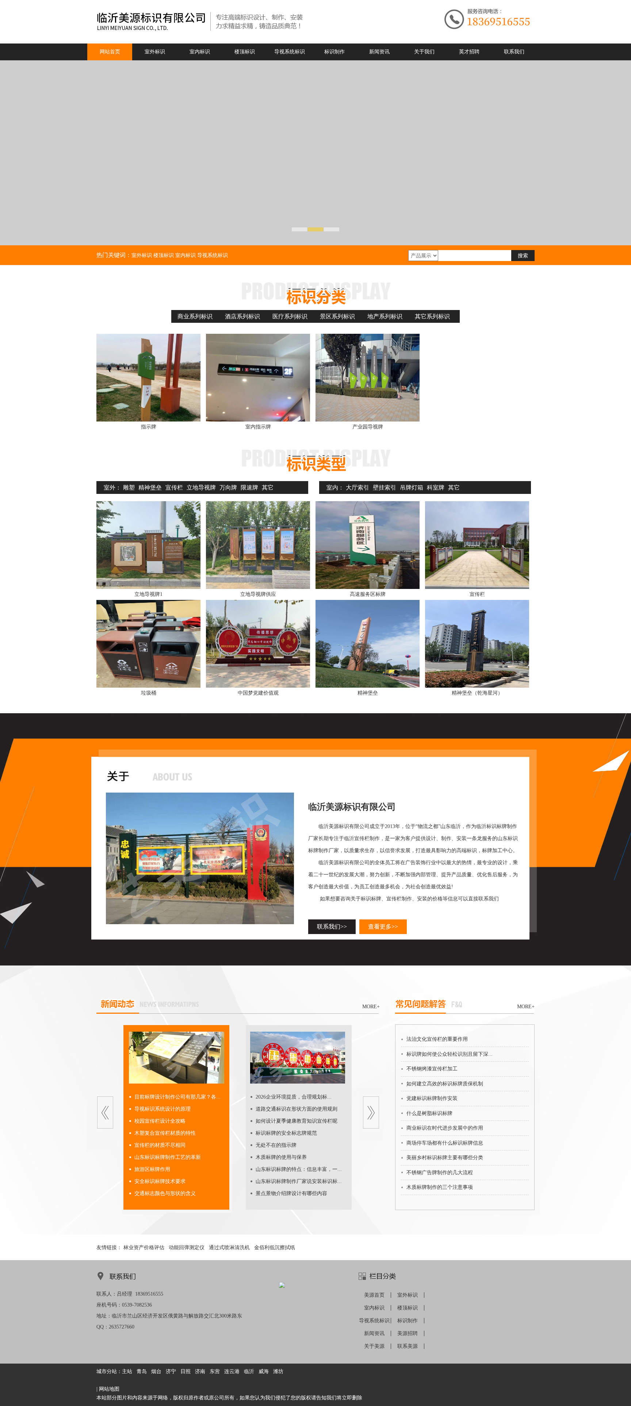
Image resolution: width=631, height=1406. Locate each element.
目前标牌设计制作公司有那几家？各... (177, 1097)
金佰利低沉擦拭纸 (274, 1247)
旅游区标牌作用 (152, 1169)
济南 (200, 1371)
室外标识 (407, 1295)
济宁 (171, 1371)
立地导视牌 (201, 487)
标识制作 (407, 1320)
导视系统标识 (374, 1320)
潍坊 (278, 1371)
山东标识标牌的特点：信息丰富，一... (299, 1169)
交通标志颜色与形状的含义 (165, 1193)
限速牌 (249, 487)
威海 (264, 1371)
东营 (215, 1371)
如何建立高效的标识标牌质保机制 (444, 1083)
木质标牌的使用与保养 (281, 1157)
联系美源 (407, 1346)
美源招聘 (407, 1333)
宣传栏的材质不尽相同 (160, 1145)
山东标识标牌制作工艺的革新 (167, 1157)
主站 (127, 1371)
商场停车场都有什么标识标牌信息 (444, 1143)
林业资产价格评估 (143, 1247)
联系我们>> (332, 926)
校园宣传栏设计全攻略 (160, 1121)
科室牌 (435, 487)
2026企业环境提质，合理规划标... (294, 1097)
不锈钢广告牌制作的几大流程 (439, 1172)
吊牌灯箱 (411, 487)
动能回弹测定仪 (186, 1247)
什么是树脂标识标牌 (429, 1113)
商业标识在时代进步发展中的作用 (444, 1128)
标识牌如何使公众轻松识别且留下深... (449, 1054)
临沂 (249, 1371)
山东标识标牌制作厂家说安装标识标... (299, 1181)
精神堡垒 (150, 487)
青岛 (142, 1371)
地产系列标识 (384, 316)
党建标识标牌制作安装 (432, 1098)
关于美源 (374, 1346)
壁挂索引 (384, 487)
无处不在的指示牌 (276, 1145)
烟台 (156, 1371)
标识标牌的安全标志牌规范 (286, 1133)
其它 (268, 487)
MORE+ (371, 1006)
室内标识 (374, 1308)
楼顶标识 (407, 1308)
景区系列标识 (337, 316)
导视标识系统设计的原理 (162, 1109)
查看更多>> (383, 926)
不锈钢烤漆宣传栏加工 (432, 1068)
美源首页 (374, 1295)
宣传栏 (174, 487)
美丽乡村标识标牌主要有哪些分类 (444, 1157)
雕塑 (129, 487)
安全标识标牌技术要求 (160, 1181)
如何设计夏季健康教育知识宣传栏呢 (296, 1121)
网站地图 (109, 1389)
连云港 (232, 1371)
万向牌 (228, 487)
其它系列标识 (432, 316)
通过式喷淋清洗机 (229, 1247)
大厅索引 (357, 487)
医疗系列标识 (289, 316)
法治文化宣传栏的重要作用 (437, 1039)
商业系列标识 (195, 316)
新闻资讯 (374, 1333)
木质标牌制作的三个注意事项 (439, 1187)
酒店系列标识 (242, 316)
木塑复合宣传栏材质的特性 (165, 1133)
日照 (185, 1371)
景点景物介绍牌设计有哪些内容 (291, 1193)
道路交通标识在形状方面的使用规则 (296, 1109)
